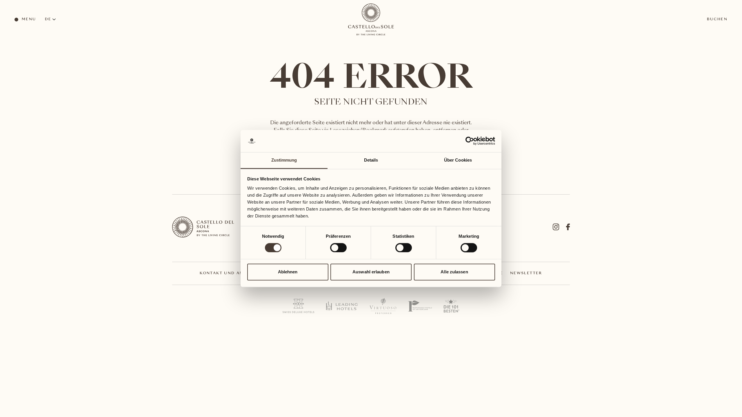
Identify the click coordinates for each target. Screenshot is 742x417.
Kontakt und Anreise (229, 273)
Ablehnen (288, 271)
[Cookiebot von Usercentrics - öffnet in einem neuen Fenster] (469, 141)
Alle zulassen (454, 271)
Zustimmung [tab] (284, 160)
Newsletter (526, 273)
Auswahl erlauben (371, 271)
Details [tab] (371, 160)
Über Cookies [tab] (458, 160)
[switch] (338, 247)
